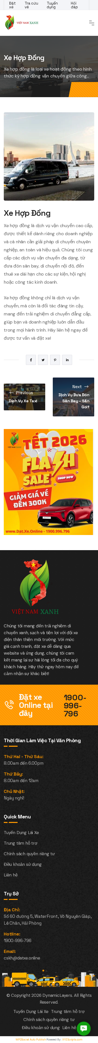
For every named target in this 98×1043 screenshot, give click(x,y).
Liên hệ (11, 875)
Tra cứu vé (31, 5)
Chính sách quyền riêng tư (29, 854)
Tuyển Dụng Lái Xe (21, 832)
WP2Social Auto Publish (31, 1039)
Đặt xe (12, 5)
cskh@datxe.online (22, 958)
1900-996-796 (75, 705)
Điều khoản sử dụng (22, 864)
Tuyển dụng (52, 5)
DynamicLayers (57, 995)
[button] (84, 1029)
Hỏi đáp (74, 5)
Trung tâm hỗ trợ (20, 843)
